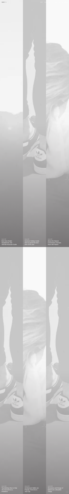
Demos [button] (41, 2)
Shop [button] (56, 2)
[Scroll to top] (67, 492)
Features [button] (45, 2)
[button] (62, 2)
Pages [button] (59, 2)
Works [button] (50, 2)
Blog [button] (53, 2)
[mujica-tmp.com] (4, 2)
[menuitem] (41, 2)
